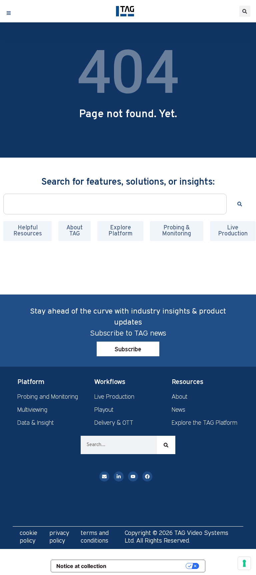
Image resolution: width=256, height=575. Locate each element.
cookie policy (28, 536)
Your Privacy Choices (149, 565)
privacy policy (59, 536)
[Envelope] (104, 476)
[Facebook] (147, 476)
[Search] (241, 204)
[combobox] (115, 204)
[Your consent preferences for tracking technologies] (244, 563)
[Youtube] (133, 476)
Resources (187, 381)
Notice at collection (81, 566)
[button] (244, 11)
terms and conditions (95, 536)
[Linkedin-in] (119, 476)
